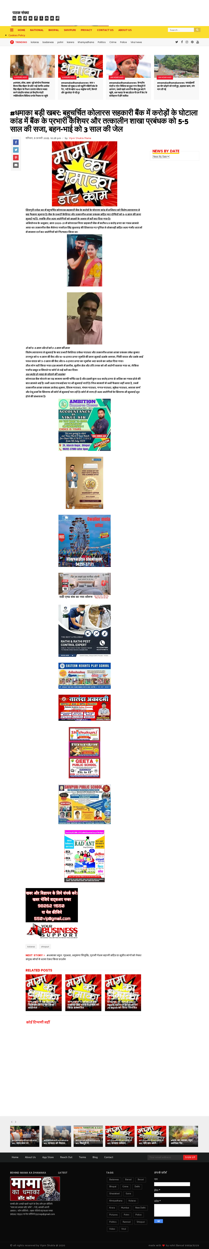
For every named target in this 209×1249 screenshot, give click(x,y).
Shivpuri (70, 30)
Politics (102, 42)
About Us (30, 1157)
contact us (105, 30)
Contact (108, 1157)
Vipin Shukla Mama (80, 138)
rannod (126, 1222)
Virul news (136, 42)
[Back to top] (201, 1241)
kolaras (35, 42)
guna (128, 1194)
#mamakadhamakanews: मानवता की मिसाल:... (56, 1142)
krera (112, 1208)
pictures (113, 1215)
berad (141, 1180)
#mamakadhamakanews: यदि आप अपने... (151, 1142)
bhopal (112, 1187)
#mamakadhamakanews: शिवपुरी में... (88, 1142)
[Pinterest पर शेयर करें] (16, 157)
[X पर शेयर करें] (16, 150)
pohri (60, 42)
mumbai (125, 1208)
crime (125, 1187)
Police (123, 42)
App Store (48, 1157)
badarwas (48, 42)
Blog (95, 1157)
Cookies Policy (16, 35)
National (37, 30)
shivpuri (45, 946)
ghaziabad (114, 1194)
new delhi (140, 1208)
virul (123, 1229)
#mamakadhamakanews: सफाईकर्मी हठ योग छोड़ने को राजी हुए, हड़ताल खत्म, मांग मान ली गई (176, 86)
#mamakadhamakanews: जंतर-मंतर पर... (24, 1142)
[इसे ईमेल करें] (16, 165)
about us (125, 30)
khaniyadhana (86, 42)
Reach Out (66, 1157)
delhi (137, 1187)
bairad (128, 1180)
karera (70, 42)
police (138, 1215)
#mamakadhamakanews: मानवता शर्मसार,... (119, 1142)
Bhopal (53, 30)
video (112, 1229)
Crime (112, 42)
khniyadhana (115, 1201)
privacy (86, 30)
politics (112, 1222)
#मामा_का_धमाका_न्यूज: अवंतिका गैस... (182, 1142)
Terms (82, 1157)
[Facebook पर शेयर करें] (16, 142)
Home (21, 30)
